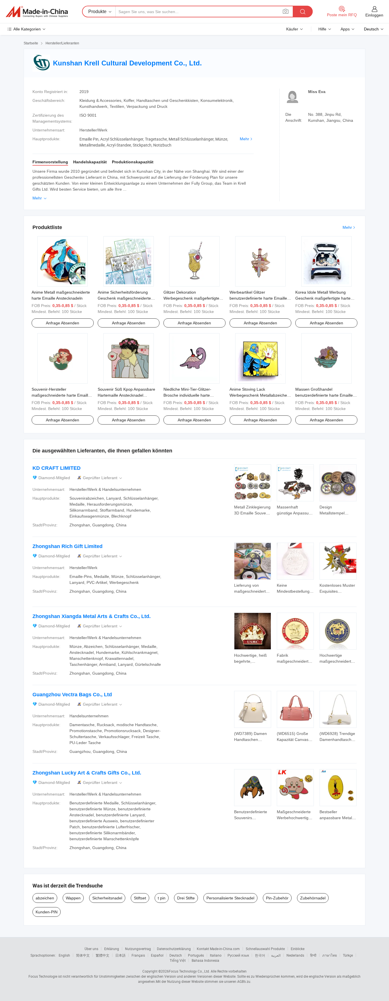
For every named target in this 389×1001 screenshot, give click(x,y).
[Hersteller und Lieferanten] (37, 12)
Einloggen (374, 15)
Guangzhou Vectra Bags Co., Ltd (72, 694)
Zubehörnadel (312, 898)
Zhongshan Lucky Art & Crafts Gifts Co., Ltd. (86, 773)
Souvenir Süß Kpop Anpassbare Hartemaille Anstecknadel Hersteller (126, 395)
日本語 (120, 955)
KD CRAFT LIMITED (56, 468)
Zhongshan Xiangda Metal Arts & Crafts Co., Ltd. (91, 616)
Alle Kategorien (27, 29)
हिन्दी (313, 955)
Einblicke (297, 948)
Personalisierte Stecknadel (230, 898)
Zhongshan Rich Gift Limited (67, 546)
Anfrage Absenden (62, 323)
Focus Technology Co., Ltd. (189, 971)
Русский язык (238, 955)
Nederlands (295, 955)
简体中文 (83, 955)
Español (157, 955)
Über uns (91, 948)
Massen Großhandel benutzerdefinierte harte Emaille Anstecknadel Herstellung (324, 395)
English (64, 955)
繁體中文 (102, 955)
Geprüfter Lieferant (103, 477)
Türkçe (348, 955)
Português (196, 955)
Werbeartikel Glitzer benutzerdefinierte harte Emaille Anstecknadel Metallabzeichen (258, 298)
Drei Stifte (186, 898)
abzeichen (45, 898)
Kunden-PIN (47, 912)
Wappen (73, 898)
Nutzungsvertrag (138, 948)
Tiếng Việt (178, 960)
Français (138, 955)
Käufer (292, 29)
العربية (276, 955)
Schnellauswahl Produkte (265, 948)
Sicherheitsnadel (107, 898)
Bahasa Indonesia (205, 960)
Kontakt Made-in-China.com (218, 948)
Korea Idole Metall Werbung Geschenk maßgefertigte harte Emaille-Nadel (323, 298)
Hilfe (322, 29)
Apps (345, 29)
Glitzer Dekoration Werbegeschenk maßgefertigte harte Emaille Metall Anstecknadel (193, 298)
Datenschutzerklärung (174, 948)
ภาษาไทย (329, 955)
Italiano (216, 955)
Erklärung (111, 948)
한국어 (260, 955)
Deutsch (175, 955)
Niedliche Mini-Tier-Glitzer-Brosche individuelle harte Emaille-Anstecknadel (187, 395)
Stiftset (140, 898)
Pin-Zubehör (277, 898)
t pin (161, 898)
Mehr (244, 139)
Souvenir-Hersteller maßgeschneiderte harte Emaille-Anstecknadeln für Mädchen (62, 395)
